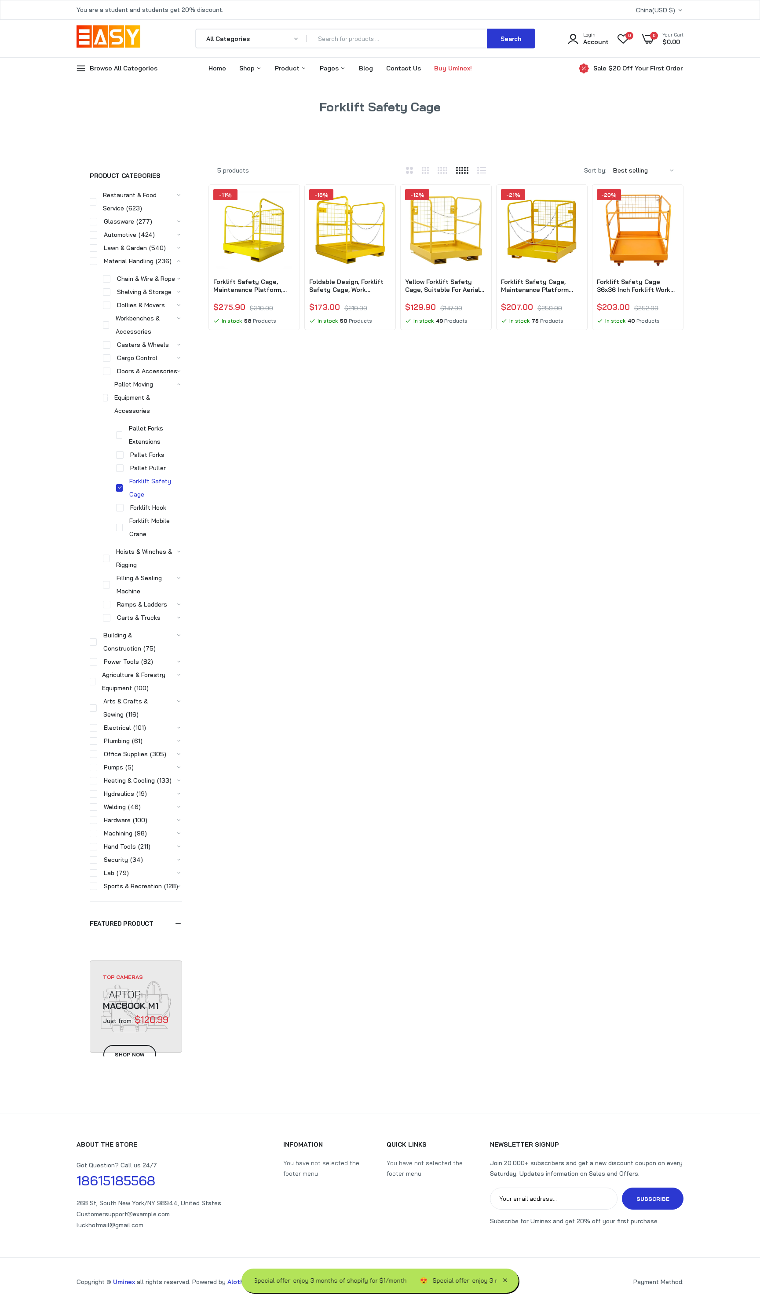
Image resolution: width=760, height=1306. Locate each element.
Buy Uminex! (453, 68)
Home (217, 68)
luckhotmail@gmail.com (110, 1225)
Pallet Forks (147, 455)
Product (288, 68)
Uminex (124, 1282)
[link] (287, 204)
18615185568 (116, 1180)
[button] (136, 923)
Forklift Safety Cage (150, 487)
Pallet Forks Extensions (146, 434)
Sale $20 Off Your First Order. (638, 68)
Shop (247, 68)
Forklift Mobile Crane (149, 527)
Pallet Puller (148, 468)
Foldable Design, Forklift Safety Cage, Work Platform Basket (346, 286)
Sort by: (595, 170)
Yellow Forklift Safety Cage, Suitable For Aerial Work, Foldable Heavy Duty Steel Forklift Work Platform (445, 286)
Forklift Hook (148, 507)
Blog (366, 68)
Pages (330, 68)
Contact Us (403, 68)
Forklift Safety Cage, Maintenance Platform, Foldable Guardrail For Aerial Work (247, 286)
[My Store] (108, 38)
